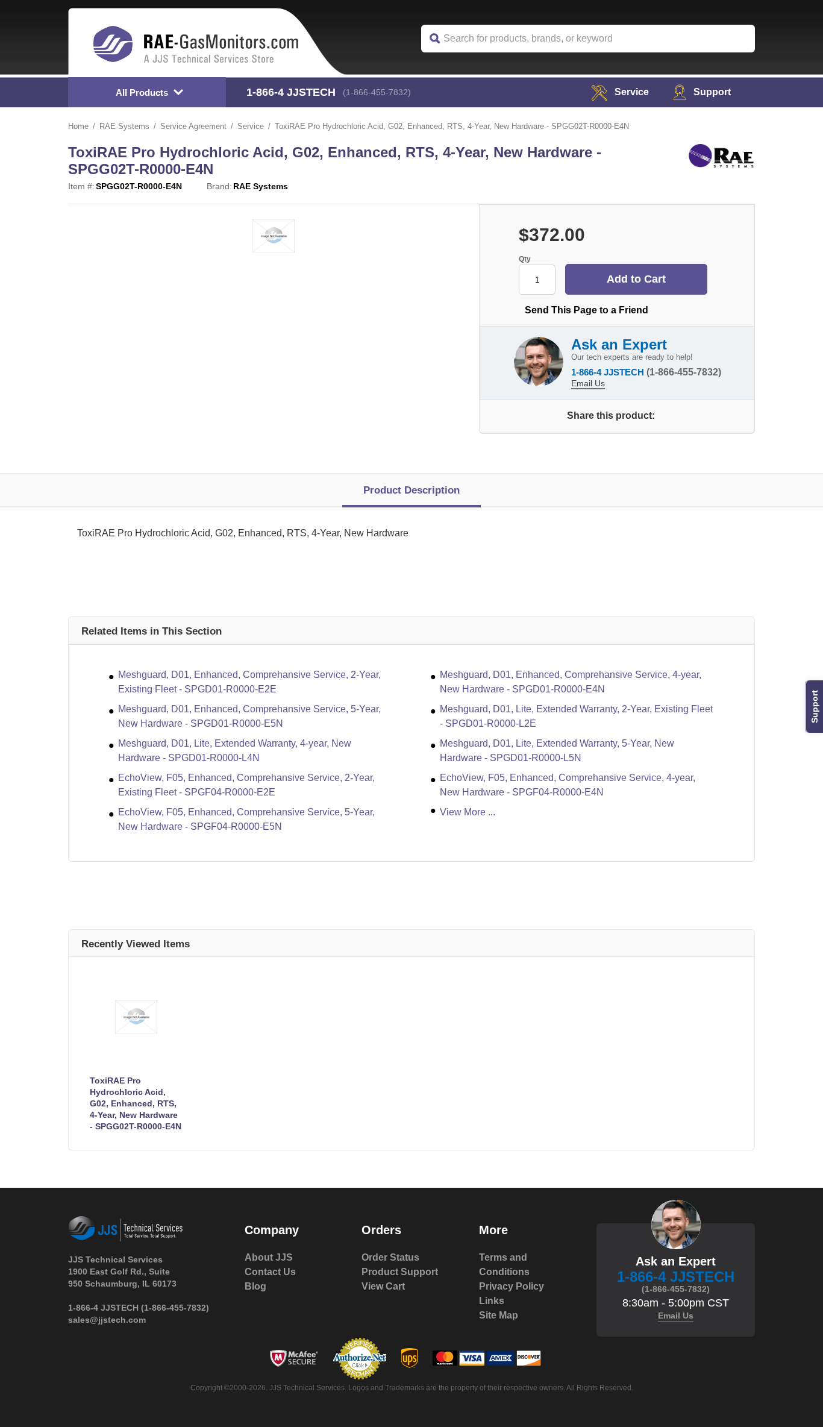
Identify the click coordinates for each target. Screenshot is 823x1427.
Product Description (411, 490)
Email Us (588, 383)
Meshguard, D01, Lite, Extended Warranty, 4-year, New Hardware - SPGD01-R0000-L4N (234, 750)
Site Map (498, 1315)
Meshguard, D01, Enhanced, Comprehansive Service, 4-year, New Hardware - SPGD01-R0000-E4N (570, 682)
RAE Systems (124, 126)
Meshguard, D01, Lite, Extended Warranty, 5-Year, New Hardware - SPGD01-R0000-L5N (557, 750)
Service (250, 126)
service (632, 92)
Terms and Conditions (504, 1264)
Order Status (390, 1257)
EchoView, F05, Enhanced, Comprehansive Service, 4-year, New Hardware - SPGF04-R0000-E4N (567, 785)
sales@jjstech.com (107, 1320)
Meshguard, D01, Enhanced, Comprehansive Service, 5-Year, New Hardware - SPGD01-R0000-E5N (249, 716)
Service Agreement (193, 126)
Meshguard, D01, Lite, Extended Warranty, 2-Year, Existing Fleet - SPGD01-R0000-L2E (576, 716)
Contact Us (270, 1272)
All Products (142, 92)
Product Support (399, 1272)
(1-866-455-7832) (377, 92)
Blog (255, 1286)
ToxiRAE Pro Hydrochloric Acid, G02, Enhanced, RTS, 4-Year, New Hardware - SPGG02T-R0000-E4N (135, 1103)
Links (491, 1301)
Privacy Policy (511, 1286)
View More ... (467, 812)
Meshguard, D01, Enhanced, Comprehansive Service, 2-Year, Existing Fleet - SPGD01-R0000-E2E (249, 682)
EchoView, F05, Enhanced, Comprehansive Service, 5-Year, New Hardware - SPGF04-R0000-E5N (246, 819)
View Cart (383, 1286)
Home (78, 126)
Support (712, 92)
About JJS (269, 1257)
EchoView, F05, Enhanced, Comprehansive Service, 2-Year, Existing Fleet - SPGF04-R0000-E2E (246, 785)
